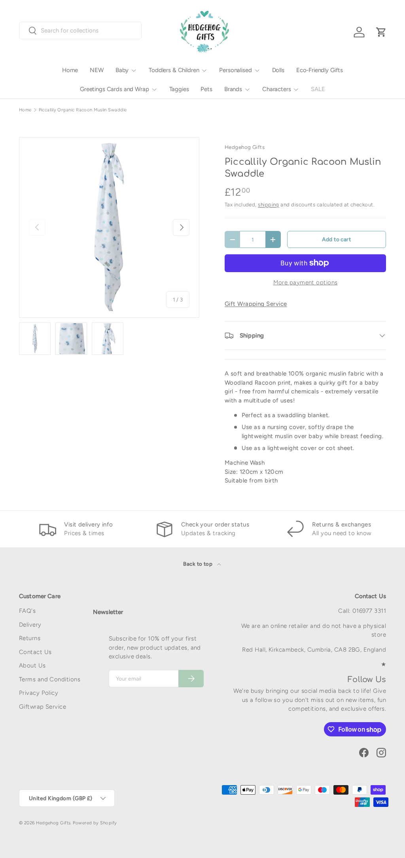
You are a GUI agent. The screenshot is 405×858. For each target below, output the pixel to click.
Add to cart (336, 239)
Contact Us (35, 652)
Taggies (179, 89)
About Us (32, 665)
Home (70, 70)
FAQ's (27, 610)
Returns (29, 638)
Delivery (30, 624)
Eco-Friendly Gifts (319, 70)
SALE (318, 89)
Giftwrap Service (42, 706)
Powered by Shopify (95, 823)
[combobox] (80, 30)
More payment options (305, 282)
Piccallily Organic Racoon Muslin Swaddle (83, 110)
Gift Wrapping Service (256, 303)
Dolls (278, 70)
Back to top (198, 564)
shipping (268, 204)
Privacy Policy (38, 692)
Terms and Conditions (49, 679)
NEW (97, 70)
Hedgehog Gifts (245, 147)
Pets (206, 89)
